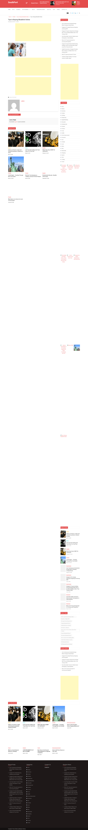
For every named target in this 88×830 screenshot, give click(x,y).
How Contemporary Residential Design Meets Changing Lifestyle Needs (69, 24)
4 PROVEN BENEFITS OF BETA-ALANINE (28, 751)
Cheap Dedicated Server (65, 623)
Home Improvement (41, 9)
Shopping (63, 152)
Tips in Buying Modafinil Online (15, 114)
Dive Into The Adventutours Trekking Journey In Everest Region (33, 176)
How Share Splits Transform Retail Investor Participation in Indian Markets (70, 37)
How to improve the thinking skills (67, 637)
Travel (58, 9)
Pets (26, 148)
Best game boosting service (66, 621)
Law (62, 139)
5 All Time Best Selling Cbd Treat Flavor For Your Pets (32, 150)
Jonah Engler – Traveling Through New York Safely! (15, 176)
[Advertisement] (33, 32)
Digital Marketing (65, 119)
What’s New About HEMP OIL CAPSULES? (49, 150)
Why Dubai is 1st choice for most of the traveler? (15, 200)
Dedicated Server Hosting (66, 625)
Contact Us (64, 9)
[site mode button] (67, 13)
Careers (63, 113)
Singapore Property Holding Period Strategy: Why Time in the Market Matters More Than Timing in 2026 (70, 33)
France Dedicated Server (65, 633)
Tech (54, 9)
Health (33, 9)
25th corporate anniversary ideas (67, 616)
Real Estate (64, 150)
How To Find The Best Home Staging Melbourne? (73, 725)
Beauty (63, 108)
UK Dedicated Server (65, 641)
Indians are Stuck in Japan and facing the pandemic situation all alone (15, 151)
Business (18, 9)
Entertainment (25, 9)
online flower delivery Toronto (66, 639)
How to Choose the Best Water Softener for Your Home (15, 811)
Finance (63, 128)
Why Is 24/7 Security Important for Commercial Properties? (68, 41)
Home (9, 9)
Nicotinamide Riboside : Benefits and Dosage (50, 176)
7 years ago (54, 4)
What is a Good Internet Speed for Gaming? (13, 751)
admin (18, 21)
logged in (16, 121)
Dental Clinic (64, 117)
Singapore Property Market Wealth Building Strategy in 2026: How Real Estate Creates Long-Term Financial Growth (70, 45)
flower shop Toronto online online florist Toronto (68, 630)
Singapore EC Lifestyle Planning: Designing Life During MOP (70, 28)
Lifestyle (49, 9)
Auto (13, 9)
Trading (63, 159)
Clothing (63, 115)
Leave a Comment (12, 97)
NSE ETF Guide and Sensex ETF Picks (69, 54)
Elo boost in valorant (65, 627)
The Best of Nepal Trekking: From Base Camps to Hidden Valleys (69, 57)
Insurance (64, 137)
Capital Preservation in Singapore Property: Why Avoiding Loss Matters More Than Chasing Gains (70, 51)
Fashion (63, 126)
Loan (63, 144)
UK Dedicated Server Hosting (66, 644)
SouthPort (13, 2)
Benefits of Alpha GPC (65, 618)
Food (63, 130)
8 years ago (75, 4)
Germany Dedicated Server (66, 635)
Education (30, 782)
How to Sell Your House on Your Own (58, 751)
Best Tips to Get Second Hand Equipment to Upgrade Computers (44, 751)
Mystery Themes (22, 828)
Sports (63, 155)
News (9, 148)
